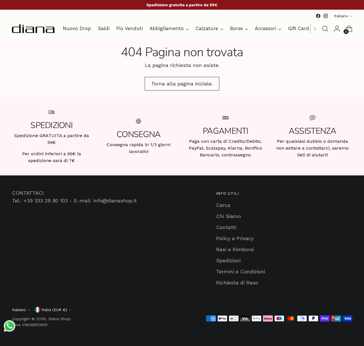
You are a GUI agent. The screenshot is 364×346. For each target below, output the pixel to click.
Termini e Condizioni (240, 271)
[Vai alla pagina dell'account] (337, 28)
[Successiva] (315, 29)
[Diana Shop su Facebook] (318, 15)
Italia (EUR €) (54, 309)
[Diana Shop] (33, 28)
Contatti (226, 227)
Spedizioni (228, 260)
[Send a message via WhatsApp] (9, 326)
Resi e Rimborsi (235, 249)
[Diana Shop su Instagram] (325, 15)
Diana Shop (59, 318)
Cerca (223, 205)
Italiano (341, 16)
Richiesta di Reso (237, 283)
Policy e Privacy (235, 238)
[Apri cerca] (325, 28)
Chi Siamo (228, 216)
